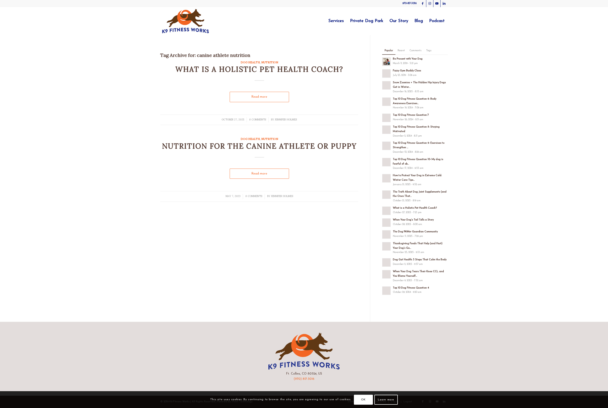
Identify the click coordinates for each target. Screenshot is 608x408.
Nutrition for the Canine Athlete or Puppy (259, 146)
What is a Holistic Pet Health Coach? (259, 69)
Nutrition (269, 62)
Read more (259, 96)
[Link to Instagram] (429, 3)
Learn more (386, 399)
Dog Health (250, 62)
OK (363, 399)
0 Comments (257, 119)
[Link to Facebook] (422, 3)
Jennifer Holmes (286, 119)
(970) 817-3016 (304, 378)
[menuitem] (336, 21)
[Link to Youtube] (436, 3)
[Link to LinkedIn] (444, 3)
